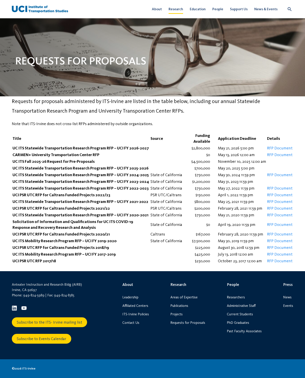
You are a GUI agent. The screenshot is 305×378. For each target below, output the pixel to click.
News (287, 297)
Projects (176, 314)
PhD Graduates (238, 322)
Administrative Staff (241, 306)
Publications (179, 306)
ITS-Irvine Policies (135, 314)
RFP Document (279, 148)
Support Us (239, 9)
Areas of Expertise (184, 297)
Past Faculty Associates (244, 331)
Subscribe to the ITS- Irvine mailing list (49, 322)
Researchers (236, 297)
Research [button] (176, 9)
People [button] (217, 9)
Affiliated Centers (135, 306)
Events (288, 306)
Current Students (240, 314)
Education (198, 9)
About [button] (157, 9)
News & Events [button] (266, 9)
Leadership (130, 297)
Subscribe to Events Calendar (41, 338)
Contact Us (130, 322)
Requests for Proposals (187, 322)
